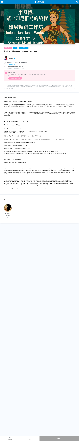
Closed (59, 438)
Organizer (9, 439)
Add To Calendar (11, 64)
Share (72, 6)
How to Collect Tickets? (15, 78)
